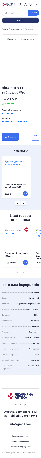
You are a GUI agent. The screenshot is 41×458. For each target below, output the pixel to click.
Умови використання (20, 441)
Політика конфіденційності (20, 447)
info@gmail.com (20, 424)
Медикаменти (16, 29)
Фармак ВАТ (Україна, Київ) (15, 121)
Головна (5, 29)
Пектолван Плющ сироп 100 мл (16, 254)
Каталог (20, 20)
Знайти (34, 13)
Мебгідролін (8, 113)
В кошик (12, 137)
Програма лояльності (20, 436)
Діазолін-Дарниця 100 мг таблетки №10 (15, 185)
